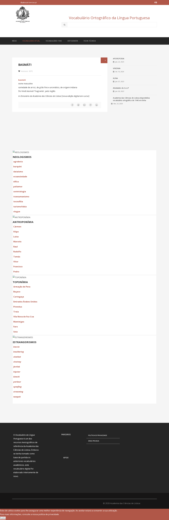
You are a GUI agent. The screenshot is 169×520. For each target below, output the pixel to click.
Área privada (93, 441)
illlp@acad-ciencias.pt (29, 2)
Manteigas (18, 321)
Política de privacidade (97, 435)
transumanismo (21, 196)
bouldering (18, 351)
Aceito (3, 518)
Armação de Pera (21, 286)
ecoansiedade (20, 176)
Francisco (18, 266)
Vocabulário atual (31, 41)
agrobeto (18, 161)
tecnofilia (18, 201)
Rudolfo (17, 251)
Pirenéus (17, 306)
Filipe (16, 231)
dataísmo (18, 171)
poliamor (17, 186)
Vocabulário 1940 (54, 41)
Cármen (17, 226)
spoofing (17, 386)
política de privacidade (48, 514)
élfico (16, 181)
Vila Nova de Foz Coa (23, 316)
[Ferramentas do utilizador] (104, 60)
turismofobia (20, 206)
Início (14, 41)
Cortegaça (18, 296)
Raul (15, 246)
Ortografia (72, 41)
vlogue (16, 211)
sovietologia (19, 191)
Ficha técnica (90, 41)
